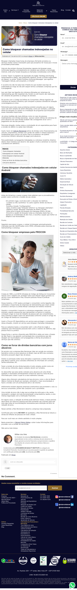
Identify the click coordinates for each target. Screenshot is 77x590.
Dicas (25, 23)
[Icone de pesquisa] (73, 11)
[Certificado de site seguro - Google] (8, 561)
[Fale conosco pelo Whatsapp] (72, 585)
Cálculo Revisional (19, 131)
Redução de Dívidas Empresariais (27, 509)
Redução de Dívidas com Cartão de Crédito (28, 505)
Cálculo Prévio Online (22, 422)
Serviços (14, 10)
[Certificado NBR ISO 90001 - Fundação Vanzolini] (27, 561)
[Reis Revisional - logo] (38, 4)
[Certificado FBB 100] (55, 561)
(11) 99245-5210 (45, 499)
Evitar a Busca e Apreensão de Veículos (28, 519)
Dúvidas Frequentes (26, 11)
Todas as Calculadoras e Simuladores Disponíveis (28, 550)
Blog (62, 10)
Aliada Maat (5, 501)
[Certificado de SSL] (69, 561)
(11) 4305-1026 (45, 496)
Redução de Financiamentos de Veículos (26, 497)
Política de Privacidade (8, 503)
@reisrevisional (64, 497)
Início (20, 23)
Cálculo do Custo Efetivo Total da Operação (28, 538)
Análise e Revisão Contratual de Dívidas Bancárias (27, 513)
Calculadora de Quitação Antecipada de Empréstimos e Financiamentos (28, 533)
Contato (68, 10)
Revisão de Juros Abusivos (29, 516)
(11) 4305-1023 (45, 497)
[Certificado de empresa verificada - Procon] (43, 561)
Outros (3, 522)
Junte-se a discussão (16, 462)
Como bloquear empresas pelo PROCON (12, 157)
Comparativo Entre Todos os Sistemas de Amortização (28, 545)
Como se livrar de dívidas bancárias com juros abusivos (14, 161)
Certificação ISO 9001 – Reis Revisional (8, 498)
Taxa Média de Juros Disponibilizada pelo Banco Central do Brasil (29, 526)
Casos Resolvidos (54, 11)
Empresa (4, 496)
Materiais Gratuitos (40, 11)
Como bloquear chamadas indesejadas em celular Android (13, 152)
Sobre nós (5, 11)
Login (7, 468)
